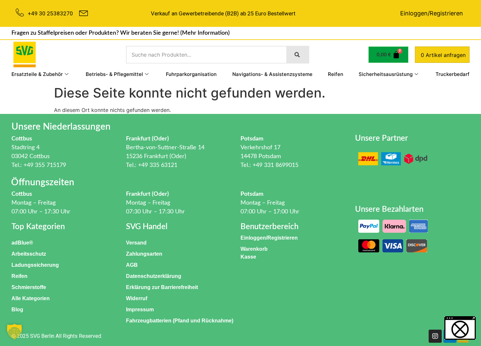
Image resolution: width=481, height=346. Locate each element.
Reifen (335, 74)
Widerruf (136, 298)
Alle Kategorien (30, 298)
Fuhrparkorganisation (191, 74)
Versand (136, 243)
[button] (14, 331)
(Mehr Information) (205, 33)
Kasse (248, 257)
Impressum (140, 309)
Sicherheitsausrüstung (386, 74)
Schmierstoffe (28, 287)
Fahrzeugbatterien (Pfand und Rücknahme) (179, 320)
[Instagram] (435, 336)
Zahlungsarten (144, 254)
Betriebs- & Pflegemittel (114, 74)
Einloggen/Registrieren (431, 13)
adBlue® (22, 243)
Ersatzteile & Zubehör (37, 74)
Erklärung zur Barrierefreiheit (162, 287)
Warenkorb (254, 249)
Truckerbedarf (453, 74)
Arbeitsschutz (28, 254)
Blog (17, 309)
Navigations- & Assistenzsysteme (272, 74)
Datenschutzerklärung (153, 276)
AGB (132, 265)
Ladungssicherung (35, 265)
